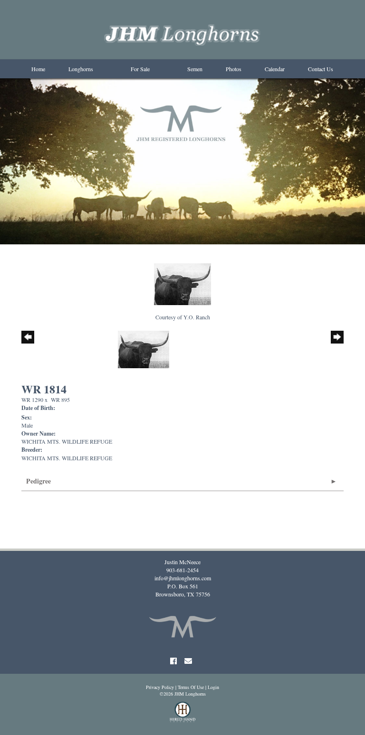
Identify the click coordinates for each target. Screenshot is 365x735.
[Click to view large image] (182, 283)
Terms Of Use (191, 687)
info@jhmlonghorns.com (182, 578)
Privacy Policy (160, 687)
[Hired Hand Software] (183, 716)
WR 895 (60, 399)
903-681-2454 (182, 570)
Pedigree (38, 481)
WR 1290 (32, 399)
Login (213, 687)
